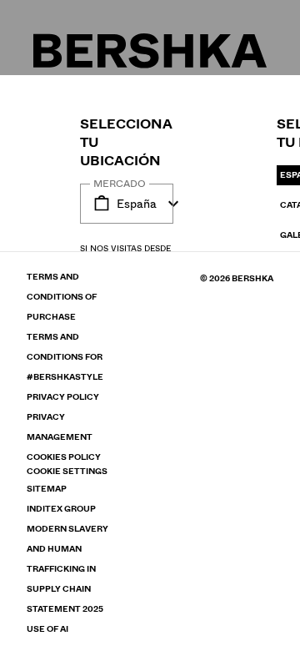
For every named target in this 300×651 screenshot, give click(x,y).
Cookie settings (67, 471)
